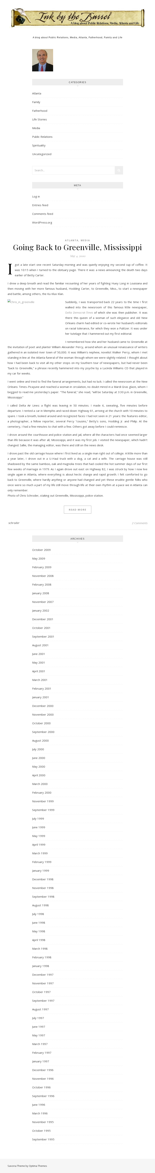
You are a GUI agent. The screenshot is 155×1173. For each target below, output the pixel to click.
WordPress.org (42, 222)
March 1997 (40, 1044)
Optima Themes (38, 1166)
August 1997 (40, 1009)
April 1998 (38, 940)
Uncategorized (41, 154)
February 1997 (41, 1052)
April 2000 (38, 775)
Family (36, 102)
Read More (77, 509)
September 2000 (43, 732)
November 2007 (43, 602)
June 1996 (38, 1104)
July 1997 (38, 1018)
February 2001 (41, 688)
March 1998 (40, 948)
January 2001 (40, 697)
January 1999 (40, 870)
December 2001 (42, 619)
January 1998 (40, 966)
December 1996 (42, 1070)
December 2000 (42, 706)
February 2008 (41, 584)
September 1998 (43, 896)
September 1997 (43, 1000)
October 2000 (41, 723)
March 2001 (40, 680)
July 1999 (38, 818)
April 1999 (38, 844)
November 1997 (43, 983)
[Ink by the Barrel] (77, 16)
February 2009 (41, 567)
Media (36, 128)
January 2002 (40, 610)
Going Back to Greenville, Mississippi (77, 247)
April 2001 (38, 671)
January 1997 (40, 1061)
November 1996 (43, 1078)
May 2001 (38, 662)
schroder (14, 523)
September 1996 (43, 1096)
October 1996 (41, 1087)
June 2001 (38, 654)
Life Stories (39, 119)
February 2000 (41, 792)
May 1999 (38, 836)
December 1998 (42, 879)
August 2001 (40, 645)
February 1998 (41, 957)
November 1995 (43, 1122)
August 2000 (40, 740)
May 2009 (38, 558)
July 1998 (38, 914)
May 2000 (38, 766)
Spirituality (39, 145)
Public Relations (42, 137)
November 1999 (43, 801)
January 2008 (40, 593)
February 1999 (41, 862)
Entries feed (40, 205)
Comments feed (42, 214)
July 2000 (38, 749)
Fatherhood (39, 111)
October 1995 (41, 1130)
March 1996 (40, 1113)
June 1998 (38, 922)
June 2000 (38, 758)
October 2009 (41, 550)
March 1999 (40, 853)
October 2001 (41, 628)
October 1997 (41, 992)
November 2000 (43, 714)
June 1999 (38, 827)
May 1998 (38, 931)
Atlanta (36, 93)
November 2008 (43, 576)
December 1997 (42, 974)
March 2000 (40, 784)
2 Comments (139, 523)
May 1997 (38, 1035)
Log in (36, 196)
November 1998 (43, 888)
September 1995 (43, 1139)
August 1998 (40, 905)
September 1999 (43, 810)
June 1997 (38, 1026)
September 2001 (43, 636)
